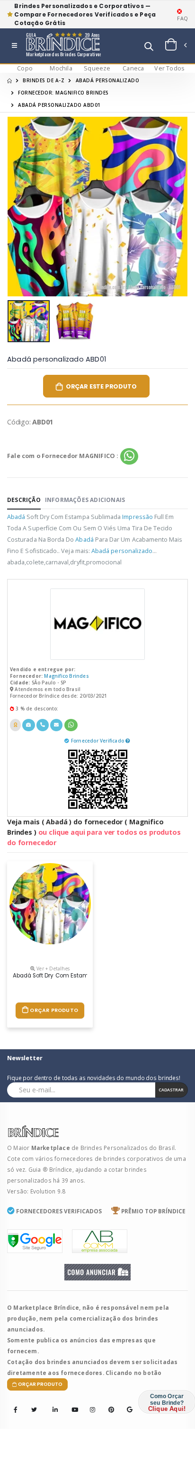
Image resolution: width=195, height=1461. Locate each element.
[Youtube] (71, 1403)
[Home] (9, 80)
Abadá (16, 517)
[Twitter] (34, 1409)
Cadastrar (171, 1090)
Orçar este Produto (101, 386)
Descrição (24, 499)
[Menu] (14, 46)
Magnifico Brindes (66, 676)
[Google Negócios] (126, 1403)
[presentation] (20, 207)
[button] (148, 47)
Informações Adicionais (85, 499)
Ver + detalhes (52, 968)
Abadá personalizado (108, 80)
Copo (25, 68)
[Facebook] (15, 1409)
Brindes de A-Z (43, 80)
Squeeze (97, 68)
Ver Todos (169, 68)
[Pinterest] (108, 1403)
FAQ (182, 18)
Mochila (61, 68)
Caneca (133, 68)
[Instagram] (89, 1403)
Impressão (137, 517)
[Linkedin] (52, 1403)
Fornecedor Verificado (98, 740)
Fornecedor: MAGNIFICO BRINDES (63, 92)
